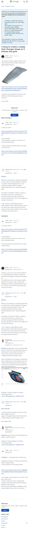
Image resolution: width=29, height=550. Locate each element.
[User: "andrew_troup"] (2, 170)
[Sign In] (27, 1)
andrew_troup (8, 169)
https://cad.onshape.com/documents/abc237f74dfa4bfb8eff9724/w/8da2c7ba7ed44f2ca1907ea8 (14, 133)
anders (7, 56)
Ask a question (15, 25)
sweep (6, 101)
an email (10, 42)
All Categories (4, 516)
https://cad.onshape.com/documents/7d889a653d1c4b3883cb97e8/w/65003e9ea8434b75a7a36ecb (14, 471)
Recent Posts (4, 519)
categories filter (10, 22)
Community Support (9, 27)
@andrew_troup (5, 348)
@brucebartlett (5, 409)
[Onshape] (14, 1)
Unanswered (14, 523)
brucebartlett (8, 340)
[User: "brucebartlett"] (2, 340)
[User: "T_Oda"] (2, 123)
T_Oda (6, 122)
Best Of (3, 527)
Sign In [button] (14, 115)
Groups (3, 525)
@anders (3, 176)
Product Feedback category (13, 32)
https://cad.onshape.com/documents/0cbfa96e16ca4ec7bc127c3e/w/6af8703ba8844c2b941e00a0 (14, 153)
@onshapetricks (10, 396)
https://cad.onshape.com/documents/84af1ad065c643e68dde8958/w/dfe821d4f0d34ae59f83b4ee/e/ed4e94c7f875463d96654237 (14, 88)
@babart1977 (20, 396)
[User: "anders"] (2, 56)
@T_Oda (14, 203)
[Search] (24, 1)
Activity (3, 521)
